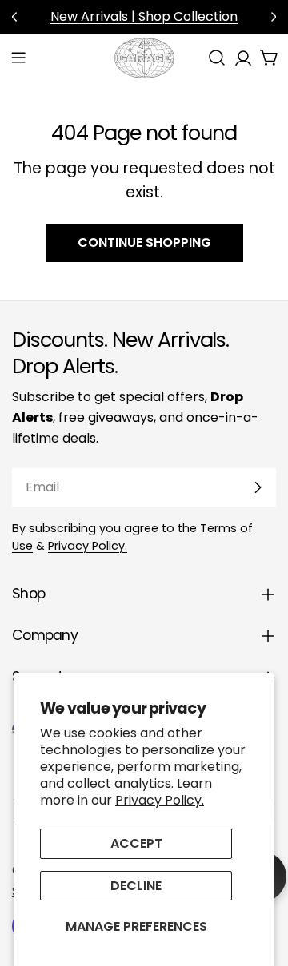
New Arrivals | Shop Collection (144, 16)
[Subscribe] (257, 487)
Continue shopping (144, 242)
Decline (136, 886)
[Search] (217, 58)
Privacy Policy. (159, 800)
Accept (136, 843)
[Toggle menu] (18, 58)
